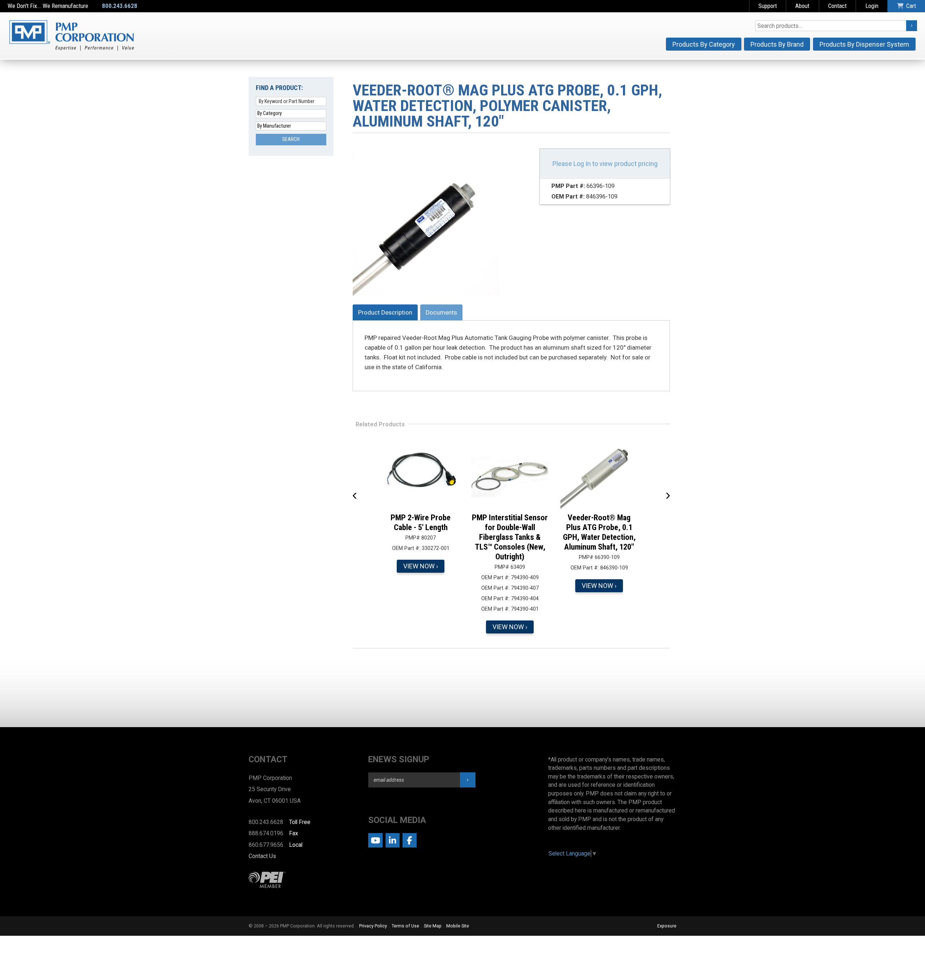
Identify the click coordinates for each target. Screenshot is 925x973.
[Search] (911, 25)
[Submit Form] (468, 780)
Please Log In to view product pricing (605, 163)
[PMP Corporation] (71, 35)
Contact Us (262, 856)
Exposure (666, 926)
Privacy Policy (373, 926)
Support (767, 5)
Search (291, 139)
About (802, 5)
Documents (441, 312)
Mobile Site (457, 926)
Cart (911, 5)
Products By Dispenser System (864, 44)
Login (871, 5)
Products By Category (703, 44)
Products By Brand (777, 44)
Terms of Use (405, 926)
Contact (837, 5)
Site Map (433, 926)
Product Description (385, 312)
